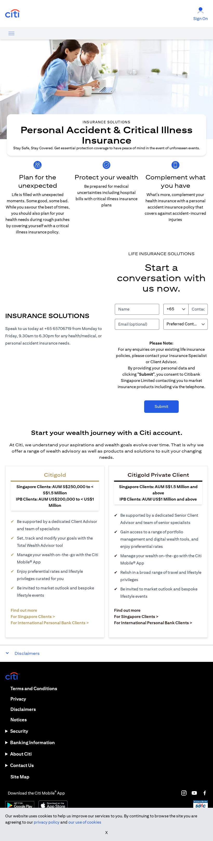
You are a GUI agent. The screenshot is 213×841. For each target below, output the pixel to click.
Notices (18, 719)
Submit (161, 406)
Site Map (19, 776)
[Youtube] (194, 793)
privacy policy (46, 822)
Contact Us (22, 765)
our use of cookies (84, 822)
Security (19, 731)
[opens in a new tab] (12, 13)
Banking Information (32, 742)
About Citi (21, 754)
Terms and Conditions (33, 688)
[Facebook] (205, 793)
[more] (11, 33)
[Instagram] (184, 793)
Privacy (18, 699)
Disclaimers (23, 709)
